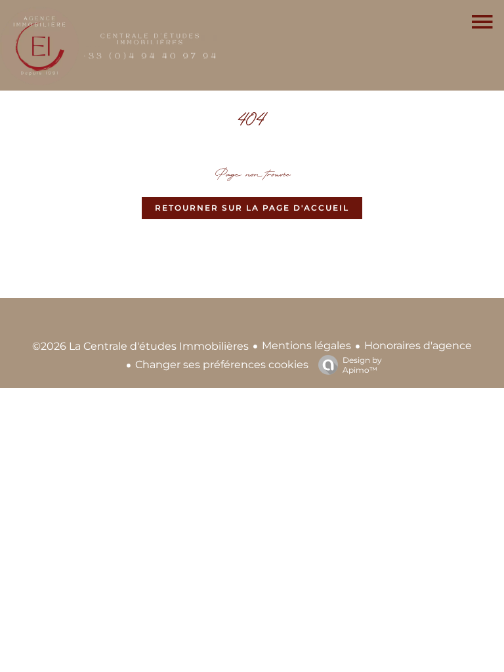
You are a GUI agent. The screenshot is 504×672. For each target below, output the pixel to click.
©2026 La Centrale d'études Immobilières (140, 346)
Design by (362, 365)
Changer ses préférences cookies (221, 364)
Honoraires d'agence (418, 345)
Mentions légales (306, 345)
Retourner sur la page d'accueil (252, 208)
